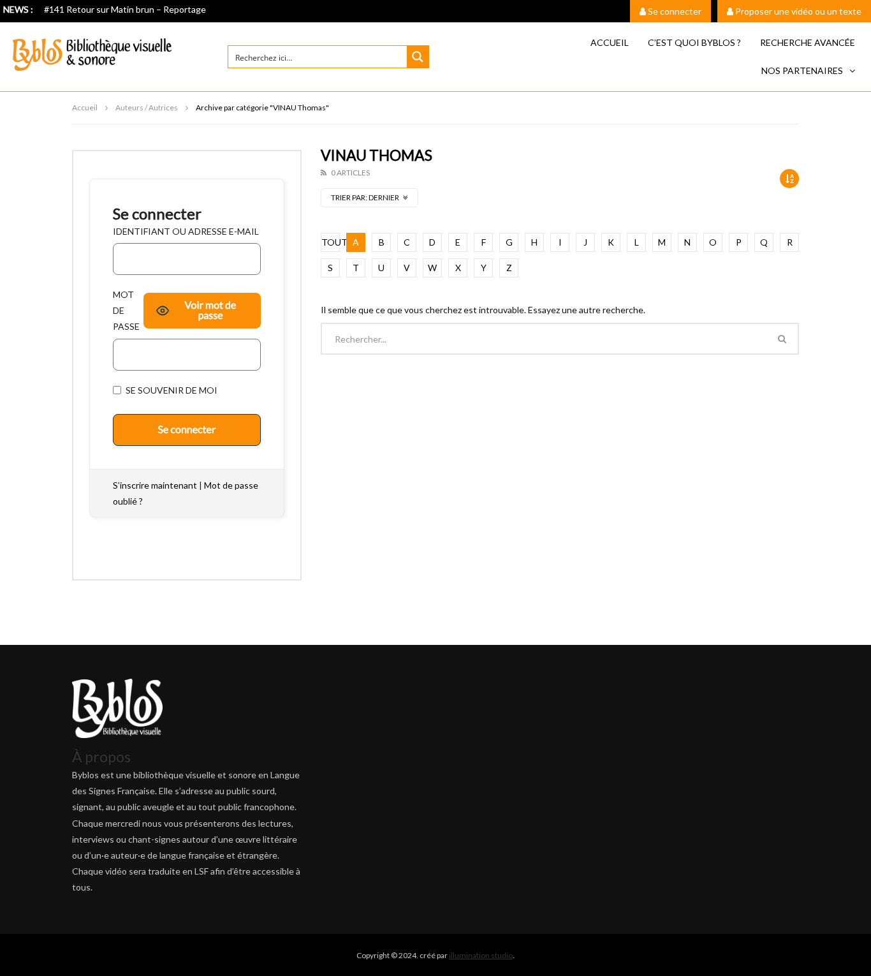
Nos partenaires (802, 70)
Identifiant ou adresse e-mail (186, 231)
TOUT (330, 242)
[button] (808, 71)
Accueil (609, 42)
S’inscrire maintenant (155, 485)
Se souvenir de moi (170, 390)
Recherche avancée (807, 42)
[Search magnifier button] (417, 57)
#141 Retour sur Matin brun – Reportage (125, 9)
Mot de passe (126, 310)
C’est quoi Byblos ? (694, 42)
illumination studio (481, 955)
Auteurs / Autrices (146, 107)
